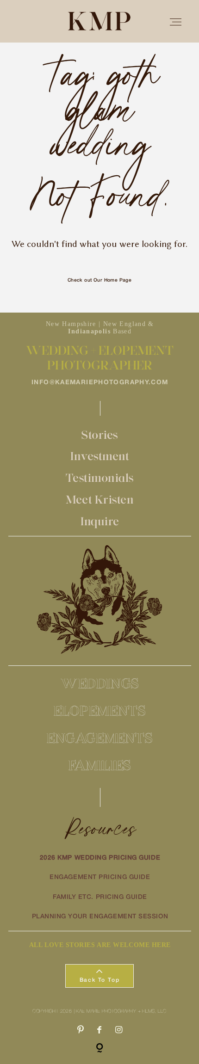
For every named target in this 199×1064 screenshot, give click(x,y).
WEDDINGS (100, 683)
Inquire (100, 521)
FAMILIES (99, 765)
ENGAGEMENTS (100, 738)
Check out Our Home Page (100, 280)
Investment (99, 456)
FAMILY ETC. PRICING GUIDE (100, 897)
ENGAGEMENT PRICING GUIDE (100, 877)
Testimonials (100, 478)
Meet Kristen (100, 499)
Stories (99, 435)
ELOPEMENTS (100, 710)
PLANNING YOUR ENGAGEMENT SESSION (100, 917)
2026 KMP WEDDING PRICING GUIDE (100, 858)
